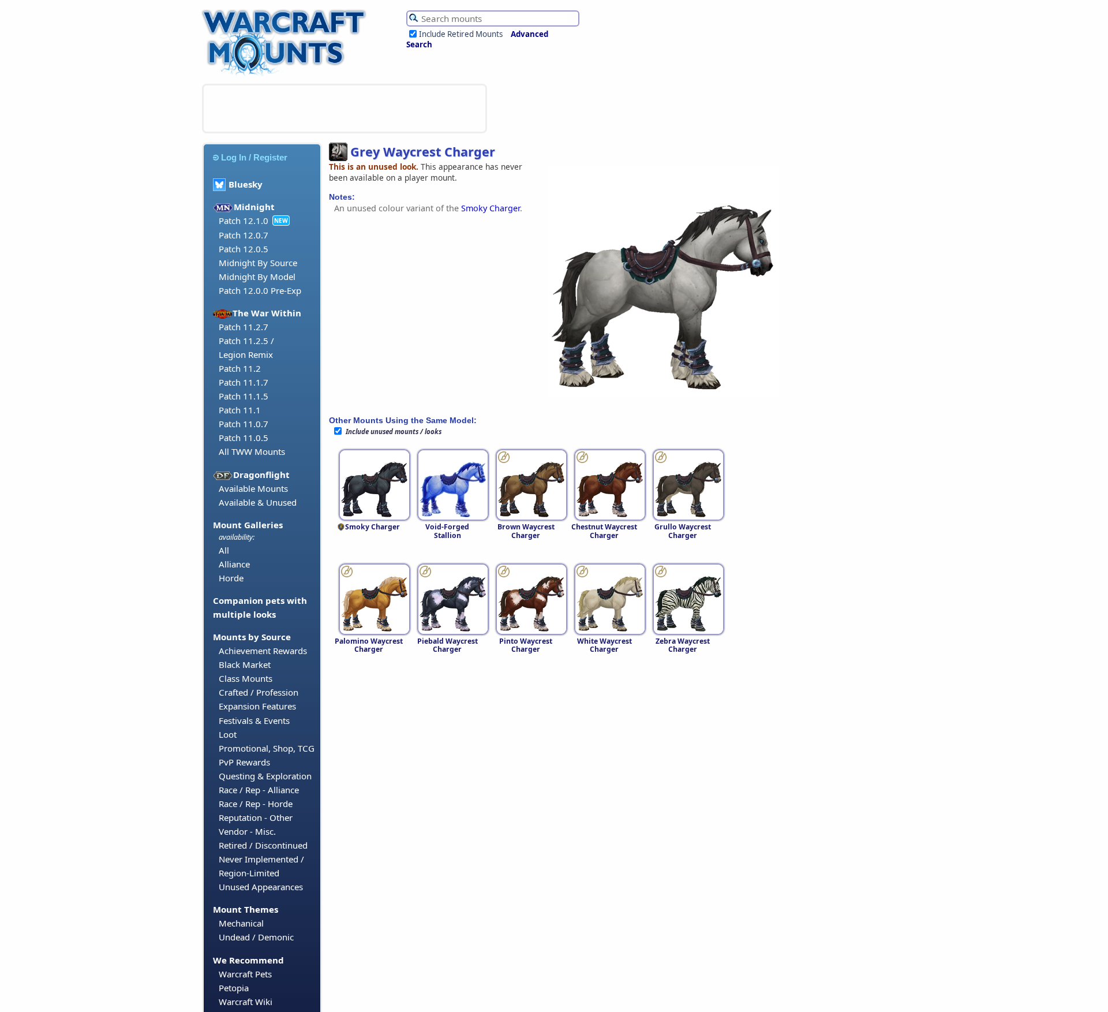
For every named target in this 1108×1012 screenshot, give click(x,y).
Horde (231, 578)
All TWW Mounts (252, 451)
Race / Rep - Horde (256, 803)
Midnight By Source (258, 262)
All (224, 550)
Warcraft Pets (245, 974)
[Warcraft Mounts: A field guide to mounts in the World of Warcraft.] (286, 74)
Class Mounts (245, 678)
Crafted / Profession (258, 692)
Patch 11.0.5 (243, 437)
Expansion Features (257, 706)
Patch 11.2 (240, 368)
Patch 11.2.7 (243, 327)
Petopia (234, 988)
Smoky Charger (490, 208)
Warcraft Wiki (245, 1001)
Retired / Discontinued (263, 845)
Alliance (234, 564)
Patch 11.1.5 (243, 396)
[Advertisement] (344, 108)
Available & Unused (258, 502)
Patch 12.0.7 (243, 235)
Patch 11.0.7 (243, 424)
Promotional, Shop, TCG (267, 748)
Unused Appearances (261, 886)
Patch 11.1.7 (243, 382)
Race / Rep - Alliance (259, 790)
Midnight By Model (257, 276)
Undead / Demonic (256, 937)
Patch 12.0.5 (243, 249)
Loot (228, 734)
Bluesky (246, 184)
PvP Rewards (244, 762)
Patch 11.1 (240, 410)
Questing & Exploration (265, 776)
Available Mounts (253, 488)
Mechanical (241, 923)
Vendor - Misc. (247, 831)
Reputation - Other (256, 817)
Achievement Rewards (263, 650)
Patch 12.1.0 (243, 220)
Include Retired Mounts (461, 34)
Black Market (245, 664)
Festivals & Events (254, 720)
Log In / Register (254, 157)
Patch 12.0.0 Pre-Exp (260, 290)
